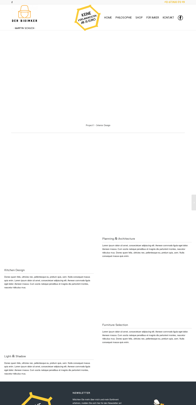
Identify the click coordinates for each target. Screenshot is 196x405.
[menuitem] (87, 17)
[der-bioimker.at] (24, 17)
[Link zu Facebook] (12, 2)
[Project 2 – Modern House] (194, 202)
